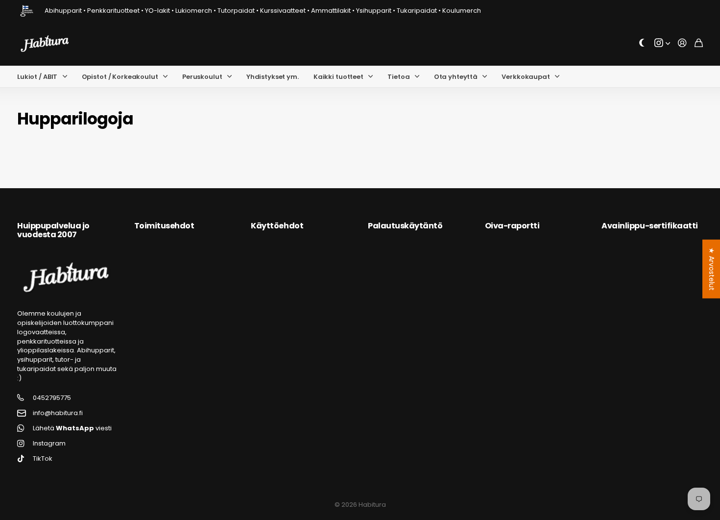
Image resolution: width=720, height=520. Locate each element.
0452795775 (52, 398)
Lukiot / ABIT (37, 76)
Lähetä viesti (72, 428)
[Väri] (642, 43)
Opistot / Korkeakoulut (120, 76)
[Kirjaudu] (682, 43)
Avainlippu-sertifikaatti (649, 225)
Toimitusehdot (164, 225)
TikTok (42, 458)
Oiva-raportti (512, 225)
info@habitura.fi (58, 413)
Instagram (49, 443)
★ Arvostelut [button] (712, 268)
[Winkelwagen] (699, 43)
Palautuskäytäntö (405, 225)
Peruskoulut (202, 76)
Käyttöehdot (277, 225)
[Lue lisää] (662, 43)
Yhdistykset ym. (272, 76)
